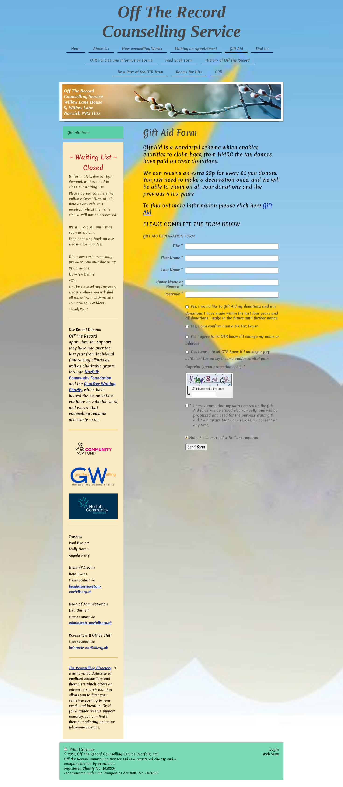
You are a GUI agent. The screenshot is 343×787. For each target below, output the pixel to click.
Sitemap (88, 749)
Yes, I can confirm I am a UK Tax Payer (224, 326)
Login (274, 749)
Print (73, 749)
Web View (271, 754)
